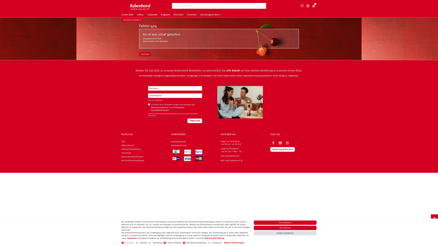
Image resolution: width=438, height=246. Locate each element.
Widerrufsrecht (127, 145)
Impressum (132, 238)
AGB (123, 142)
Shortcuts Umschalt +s (132, 20)
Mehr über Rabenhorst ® (231, 160)
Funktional (217, 243)
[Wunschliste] (302, 7)
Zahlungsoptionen (179, 145)
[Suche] (263, 5)
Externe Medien (174, 243)
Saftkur (140, 15)
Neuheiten (179, 15)
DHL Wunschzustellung (196, 243)
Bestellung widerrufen (282, 149)
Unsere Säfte (127, 15)
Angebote (165, 15)
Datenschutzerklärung (130, 149)
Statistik (143, 243)
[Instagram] (287, 143)
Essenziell (130, 243)
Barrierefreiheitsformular (132, 157)
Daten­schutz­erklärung (214, 238)
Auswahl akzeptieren (285, 233)
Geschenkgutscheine (210, 15)
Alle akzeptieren (285, 223)
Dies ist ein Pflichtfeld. (155, 100)
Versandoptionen (178, 142)
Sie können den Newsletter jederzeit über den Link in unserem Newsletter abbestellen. (173, 115)
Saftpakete (152, 15)
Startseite (145, 54)
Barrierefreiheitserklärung (132, 160)
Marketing (157, 243)
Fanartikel (192, 15)
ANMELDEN (194, 121)
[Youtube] (280, 143)
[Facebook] (273, 143)
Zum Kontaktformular (230, 156)
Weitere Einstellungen (234, 243)
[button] (308, 7)
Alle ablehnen (285, 228)
